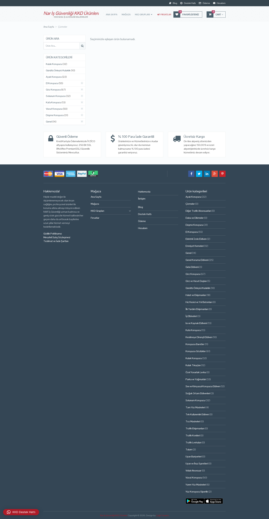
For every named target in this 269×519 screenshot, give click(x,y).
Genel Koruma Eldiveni (197, 260)
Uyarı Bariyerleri (194, 456)
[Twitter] (199, 174)
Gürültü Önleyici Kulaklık (58, 70)
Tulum (189, 449)
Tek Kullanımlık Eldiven (197, 414)
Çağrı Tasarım (162, 515)
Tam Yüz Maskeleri (195, 407)
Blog (174, 3)
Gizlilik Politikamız (52, 233)
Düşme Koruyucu (55, 115)
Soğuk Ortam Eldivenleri (198, 393)
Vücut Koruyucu (54, 108)
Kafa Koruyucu (53, 102)
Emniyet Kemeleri (195, 246)
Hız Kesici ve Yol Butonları (199, 302)
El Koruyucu (52, 83)
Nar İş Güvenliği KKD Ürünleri (71, 13)
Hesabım (221, 3)
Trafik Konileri (193, 435)
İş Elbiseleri (191, 316)
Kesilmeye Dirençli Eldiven (199, 337)
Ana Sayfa (111, 14)
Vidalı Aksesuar (193, 470)
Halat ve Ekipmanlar (196, 295)
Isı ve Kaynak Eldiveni (196, 323)
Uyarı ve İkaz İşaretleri (197, 463)
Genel (49, 121)
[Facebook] (191, 174)
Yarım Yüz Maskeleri (196, 484)
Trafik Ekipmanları (195, 428)
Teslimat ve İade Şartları (55, 241)
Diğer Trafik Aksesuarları (198, 210)
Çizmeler (190, 203)
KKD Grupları (142, 14)
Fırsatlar (165, 14)
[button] (21, 512)
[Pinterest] (222, 174)
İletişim (141, 198)
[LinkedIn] (207, 174)
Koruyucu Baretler (195, 344)
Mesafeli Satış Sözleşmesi (56, 237)
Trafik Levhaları (193, 442)
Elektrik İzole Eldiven (196, 239)
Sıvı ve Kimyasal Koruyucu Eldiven (203, 386)
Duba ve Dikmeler (195, 217)
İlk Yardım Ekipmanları (197, 309)
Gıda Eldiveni (192, 267)
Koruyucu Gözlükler (196, 351)
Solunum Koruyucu (56, 96)
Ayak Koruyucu (54, 76)
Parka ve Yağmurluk (196, 379)
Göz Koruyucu (53, 89)
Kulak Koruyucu (54, 64)
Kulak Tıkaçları (193, 365)
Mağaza (126, 14)
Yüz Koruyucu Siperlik (197, 491)
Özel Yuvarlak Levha (196, 372)
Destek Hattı (190, 3)
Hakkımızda (144, 191)
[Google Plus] (215, 174)
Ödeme (206, 3)
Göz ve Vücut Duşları (196, 281)
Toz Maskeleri (193, 421)
